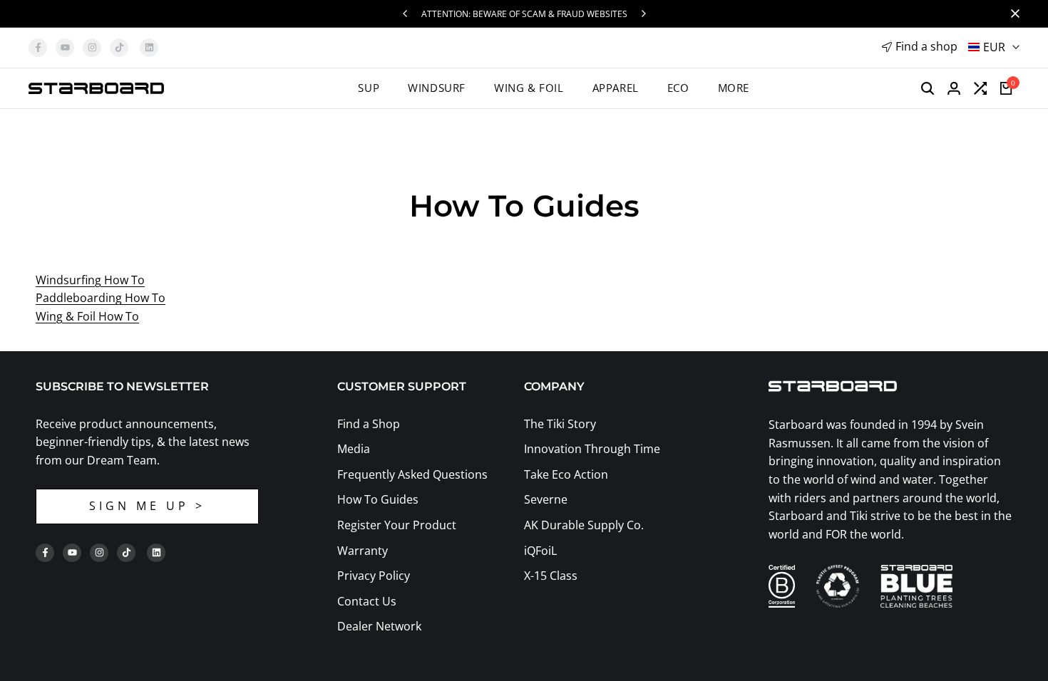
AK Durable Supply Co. (584, 525)
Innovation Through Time (592, 449)
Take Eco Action (566, 474)
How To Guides (377, 499)
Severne (545, 499)
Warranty (362, 550)
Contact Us (366, 601)
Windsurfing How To (90, 280)
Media (353, 449)
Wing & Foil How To (87, 316)
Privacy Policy (373, 575)
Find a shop (926, 46)
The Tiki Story (560, 424)
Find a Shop (368, 424)
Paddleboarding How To (100, 298)
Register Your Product (396, 525)
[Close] (1012, 13)
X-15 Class (550, 575)
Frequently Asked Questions (412, 474)
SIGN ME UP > (147, 506)
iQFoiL (540, 550)
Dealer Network (379, 626)
